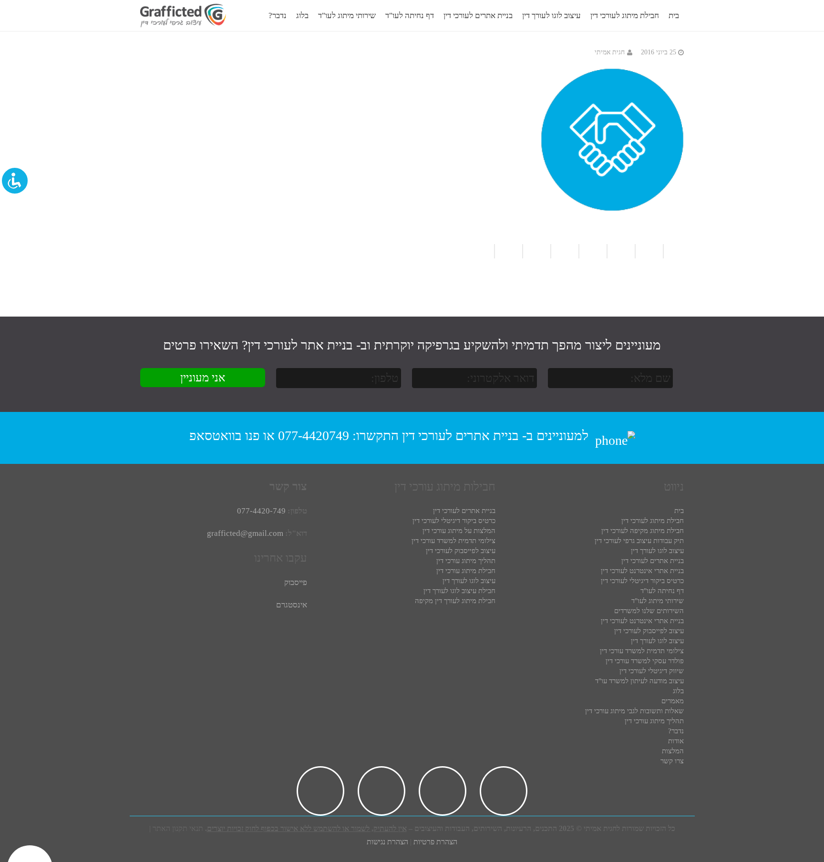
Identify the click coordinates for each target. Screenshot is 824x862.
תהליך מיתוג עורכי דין (654, 721)
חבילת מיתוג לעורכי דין (652, 520)
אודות (676, 741)
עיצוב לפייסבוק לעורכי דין (649, 631)
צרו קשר (672, 761)
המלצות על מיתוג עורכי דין (458, 530)
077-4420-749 (261, 510)
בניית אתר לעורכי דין (300, 345)
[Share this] (564, 251)
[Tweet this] (536, 251)
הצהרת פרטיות (435, 842)
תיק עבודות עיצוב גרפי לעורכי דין (639, 540)
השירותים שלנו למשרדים (649, 611)
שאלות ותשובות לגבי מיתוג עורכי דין (634, 711)
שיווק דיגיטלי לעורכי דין (651, 671)
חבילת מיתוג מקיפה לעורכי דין (642, 530)
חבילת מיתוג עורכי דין (465, 571)
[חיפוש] (255, 16)
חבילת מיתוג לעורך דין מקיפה (455, 601)
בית (679, 510)
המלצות (673, 751)
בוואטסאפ (215, 435)
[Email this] (592, 251)
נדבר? (676, 731)
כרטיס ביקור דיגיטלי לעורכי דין (642, 581)
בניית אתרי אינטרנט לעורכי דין (642, 571)
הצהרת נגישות (387, 842)
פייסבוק (295, 582)
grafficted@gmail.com (245, 533)
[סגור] (274, 16)
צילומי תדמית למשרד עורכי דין (642, 651)
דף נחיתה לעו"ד (662, 591)
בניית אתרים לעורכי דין (460, 435)
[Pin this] (484, 251)
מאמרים (672, 701)
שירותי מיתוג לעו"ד (657, 601)
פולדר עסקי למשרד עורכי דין (645, 661)
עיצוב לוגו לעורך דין (657, 550)
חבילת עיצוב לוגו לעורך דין (459, 591)
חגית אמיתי (610, 52)
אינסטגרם (291, 604)
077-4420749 (313, 435)
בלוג (678, 691)
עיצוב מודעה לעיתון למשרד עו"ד (639, 681)
